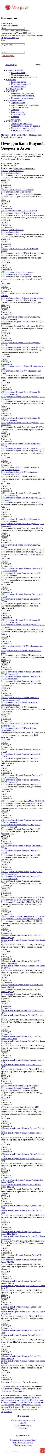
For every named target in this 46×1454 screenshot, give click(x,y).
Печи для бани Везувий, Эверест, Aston (21, 136)
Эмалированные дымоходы (23, 96)
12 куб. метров (28, 1407)
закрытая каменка (31, 1398)
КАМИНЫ (11, 79)
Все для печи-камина (15, 100)
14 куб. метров (37, 1402)
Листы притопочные (20, 107)
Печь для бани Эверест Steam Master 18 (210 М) (21, 803)
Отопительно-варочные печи (24, 77)
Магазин (5, 135)
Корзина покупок (11, 38)
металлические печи (10, 1400)
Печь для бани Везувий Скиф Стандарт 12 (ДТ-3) (22, 347)
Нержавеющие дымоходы (22, 93)
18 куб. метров (36, 1400)
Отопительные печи (20, 75)
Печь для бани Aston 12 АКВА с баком (18, 213)
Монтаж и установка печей (23, 128)
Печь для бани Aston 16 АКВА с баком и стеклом (22, 298)
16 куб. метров (27, 1405)
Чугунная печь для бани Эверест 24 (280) (19, 1109)
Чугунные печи (18, 73)
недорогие (24, 1400)
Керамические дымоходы (22, 98)
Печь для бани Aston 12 (11, 173)
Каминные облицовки (21, 84)
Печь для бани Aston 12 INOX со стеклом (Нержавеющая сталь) (19, 473)
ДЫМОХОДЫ (12, 91)
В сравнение (6, 187)
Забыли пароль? (8, 56)
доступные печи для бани (16, 1389)
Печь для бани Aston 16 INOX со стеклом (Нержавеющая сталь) (19, 703)
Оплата (23, 1423)
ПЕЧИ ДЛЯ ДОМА (14, 70)
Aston (17, 1405)
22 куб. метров (7, 1405)
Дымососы (16, 119)
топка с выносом (23, 1395)
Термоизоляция (18, 103)
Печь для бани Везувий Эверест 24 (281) (18, 1088)
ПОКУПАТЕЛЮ (13, 121)
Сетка (16, 163)
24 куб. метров (23, 1402)
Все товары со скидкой (23, 1442)
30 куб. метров (14, 1407)
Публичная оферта (23, 1425)
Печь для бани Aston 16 (11, 232)
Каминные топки (18, 82)
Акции (22, 35)
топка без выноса (8, 1402)
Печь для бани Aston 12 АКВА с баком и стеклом (22, 253)
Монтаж (15, 35)
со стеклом (37, 1395)
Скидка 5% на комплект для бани (25, 126)
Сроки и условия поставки (23, 130)
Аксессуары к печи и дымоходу (25, 105)
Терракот (15, 110)
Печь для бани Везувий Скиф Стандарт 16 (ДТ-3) (22, 448)
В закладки (6, 185)
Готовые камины (18, 86)
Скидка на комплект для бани (23, 1440)
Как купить (6, 35)
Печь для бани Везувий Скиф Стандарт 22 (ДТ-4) (22, 549)
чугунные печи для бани (11, 1398)
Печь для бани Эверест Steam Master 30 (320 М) (21, 919)
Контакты (23, 1428)
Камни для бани (18, 114)
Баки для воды (17, 112)
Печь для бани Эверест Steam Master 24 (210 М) (21, 900)
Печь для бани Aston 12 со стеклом (16, 192)
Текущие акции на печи (21, 123)
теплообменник (14, 1409)
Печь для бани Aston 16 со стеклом (16, 274)
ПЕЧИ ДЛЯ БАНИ (14, 89)
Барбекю (15, 116)
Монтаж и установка (23, 1445)
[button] (42, 1450)
